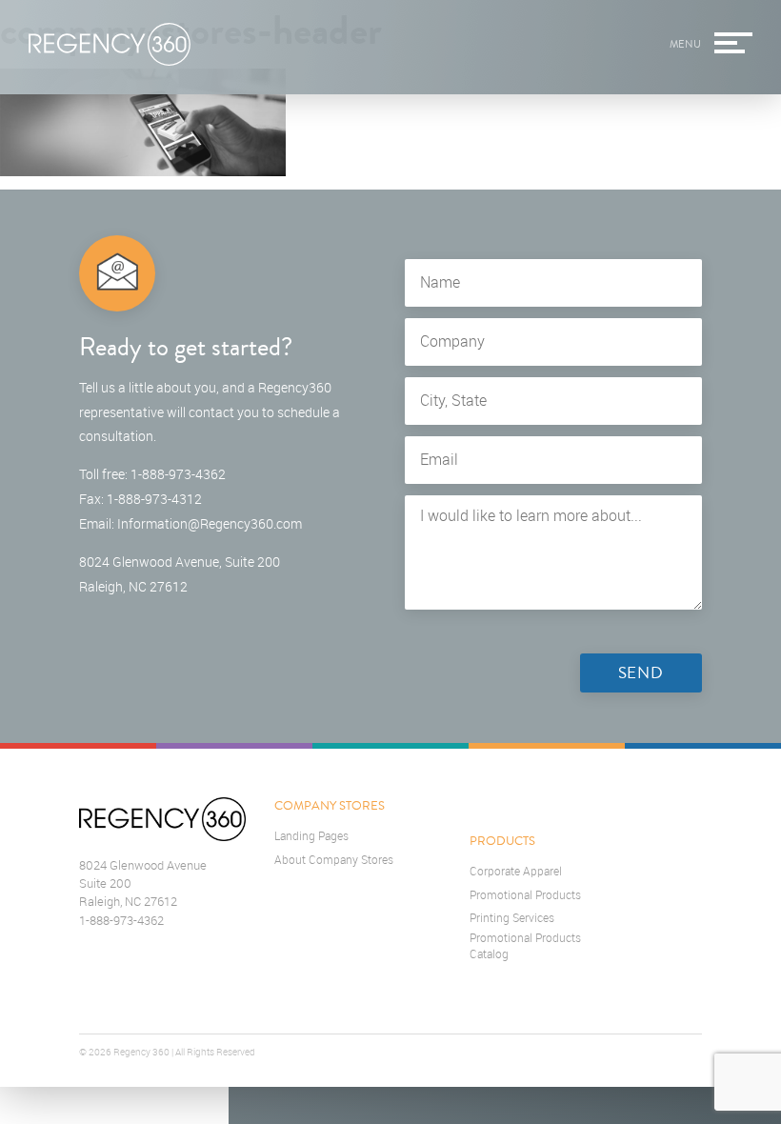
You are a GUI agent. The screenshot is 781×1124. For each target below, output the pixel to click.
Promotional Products (525, 895)
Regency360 (109, 45)
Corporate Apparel (516, 871)
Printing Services (512, 918)
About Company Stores (333, 860)
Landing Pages (311, 836)
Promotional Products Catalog (525, 946)
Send (641, 673)
